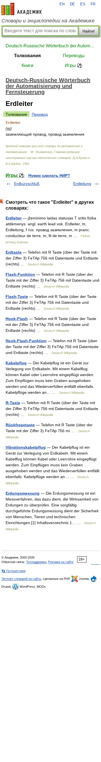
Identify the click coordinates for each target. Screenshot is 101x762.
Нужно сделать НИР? (49, 175)
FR (93, 4)
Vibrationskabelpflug (26, 447)
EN (62, 4)
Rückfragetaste (20, 425)
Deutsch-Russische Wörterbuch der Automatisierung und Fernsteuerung (50, 45)
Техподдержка (36, 562)
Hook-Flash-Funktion (26, 341)
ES (82, 4)
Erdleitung (82, 183)
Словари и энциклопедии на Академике (48, 21)
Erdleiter (14, 218)
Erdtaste (14, 252)
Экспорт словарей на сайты (21, 578)
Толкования (27, 55)
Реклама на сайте (61, 562)
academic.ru (21, 9)
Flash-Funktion (20, 274)
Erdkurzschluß (27, 183)
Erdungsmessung (23, 493)
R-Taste (13, 402)
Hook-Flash (17, 318)
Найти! (88, 31)
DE (72, 4)
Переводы (74, 55)
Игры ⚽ (73, 65)
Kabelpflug (16, 363)
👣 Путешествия (13, 571)
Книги (27, 65)
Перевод (40, 114)
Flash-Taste (17, 296)
